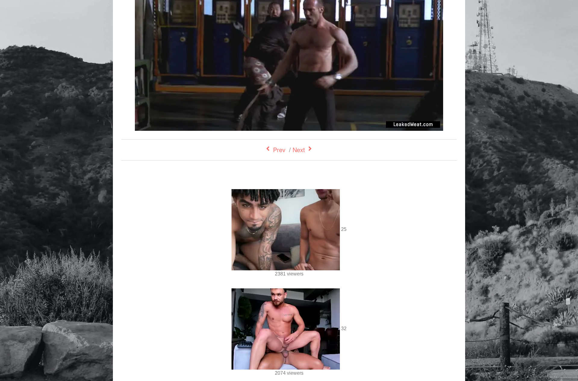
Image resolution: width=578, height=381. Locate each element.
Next (299, 149)
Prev (279, 149)
